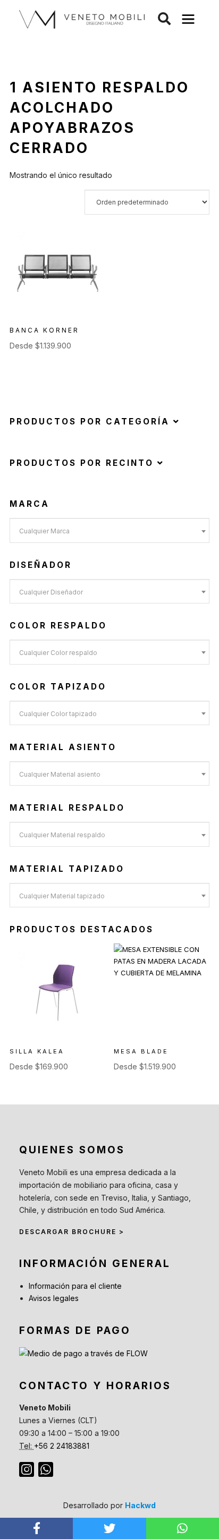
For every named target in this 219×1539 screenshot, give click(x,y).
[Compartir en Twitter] (109, 1528)
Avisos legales (54, 1298)
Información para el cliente (75, 1285)
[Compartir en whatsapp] (182, 1528)
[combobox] (109, 530)
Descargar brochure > (71, 1232)
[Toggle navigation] (188, 19)
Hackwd (140, 1505)
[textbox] (109, 531)
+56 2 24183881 (61, 1445)
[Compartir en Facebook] (36, 1528)
